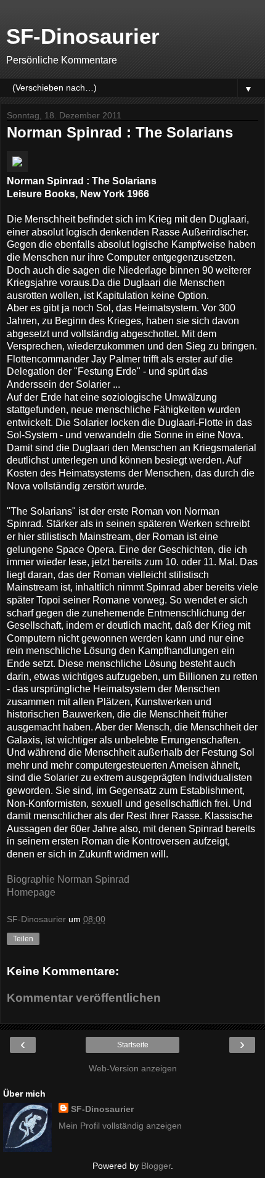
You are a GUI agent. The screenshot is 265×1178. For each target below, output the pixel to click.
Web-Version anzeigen (133, 1068)
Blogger (156, 1166)
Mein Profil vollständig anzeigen (120, 1126)
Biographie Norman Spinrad (68, 879)
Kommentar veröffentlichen (84, 997)
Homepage (31, 892)
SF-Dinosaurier (83, 36)
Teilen (23, 939)
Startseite (133, 1045)
